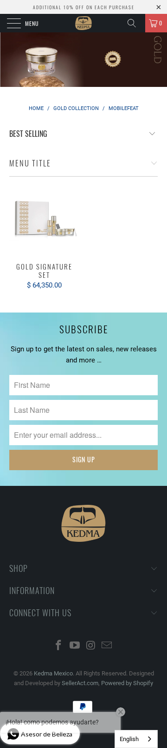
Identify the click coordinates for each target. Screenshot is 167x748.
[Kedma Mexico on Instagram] (91, 646)
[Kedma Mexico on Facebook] (59, 646)
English (129, 739)
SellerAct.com (80, 683)
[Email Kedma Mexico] (107, 646)
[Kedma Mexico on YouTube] (75, 646)
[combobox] (136, 739)
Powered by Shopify (127, 683)
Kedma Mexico (53, 673)
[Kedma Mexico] (83, 23)
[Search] (135, 23)
